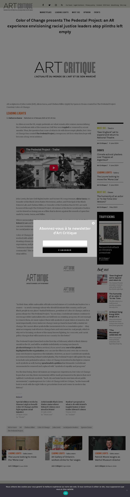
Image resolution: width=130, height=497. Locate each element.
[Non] (127, 490)
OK (65, 493)
